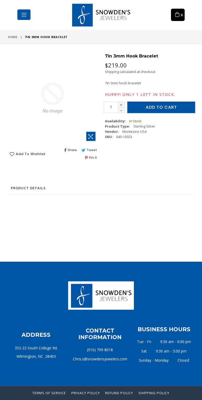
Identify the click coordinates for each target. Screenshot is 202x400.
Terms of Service (49, 393)
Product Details (28, 188)
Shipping (112, 71)
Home (13, 37)
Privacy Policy (85, 393)
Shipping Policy (153, 393)
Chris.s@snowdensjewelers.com (100, 358)
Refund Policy (119, 393)
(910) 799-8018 (100, 349)
